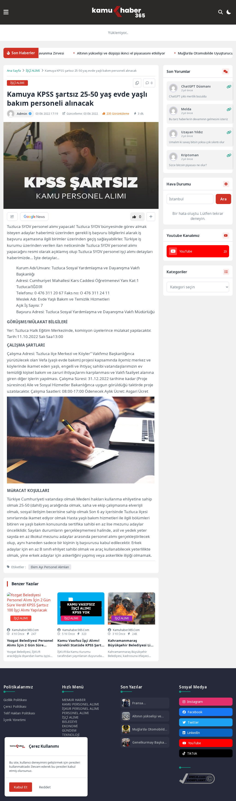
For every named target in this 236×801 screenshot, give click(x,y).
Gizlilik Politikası (15, 700)
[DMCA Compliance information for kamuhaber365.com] (197, 779)
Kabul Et (20, 787)
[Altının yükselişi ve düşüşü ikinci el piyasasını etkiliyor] (126, 716)
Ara (223, 199)
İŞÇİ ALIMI (33, 70)
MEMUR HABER (74, 700)
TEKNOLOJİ (71, 735)
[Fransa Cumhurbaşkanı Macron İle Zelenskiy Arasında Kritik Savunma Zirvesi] (126, 703)
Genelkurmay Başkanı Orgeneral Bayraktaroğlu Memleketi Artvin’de (149, 742)
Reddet (45, 787)
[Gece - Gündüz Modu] (228, 12)
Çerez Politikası (14, 706)
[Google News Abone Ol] (34, 216)
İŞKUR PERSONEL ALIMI (80, 708)
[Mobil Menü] (6, 12)
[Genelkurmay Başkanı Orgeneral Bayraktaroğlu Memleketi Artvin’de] (126, 742)
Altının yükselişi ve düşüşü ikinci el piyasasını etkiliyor (104, 53)
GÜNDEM (69, 730)
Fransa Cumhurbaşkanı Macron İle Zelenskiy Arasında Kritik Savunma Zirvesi (148, 703)
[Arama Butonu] (220, 12)
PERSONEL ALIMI (75, 713)
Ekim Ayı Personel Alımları (50, 567)
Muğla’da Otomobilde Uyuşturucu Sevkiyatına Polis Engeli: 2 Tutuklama (149, 729)
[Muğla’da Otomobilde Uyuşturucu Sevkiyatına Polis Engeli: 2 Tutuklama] (126, 729)
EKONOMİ (70, 726)
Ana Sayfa (14, 70)
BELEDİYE (69, 721)
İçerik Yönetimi (14, 720)
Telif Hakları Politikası (19, 713)
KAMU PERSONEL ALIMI (80, 704)
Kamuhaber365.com (25, 630)
